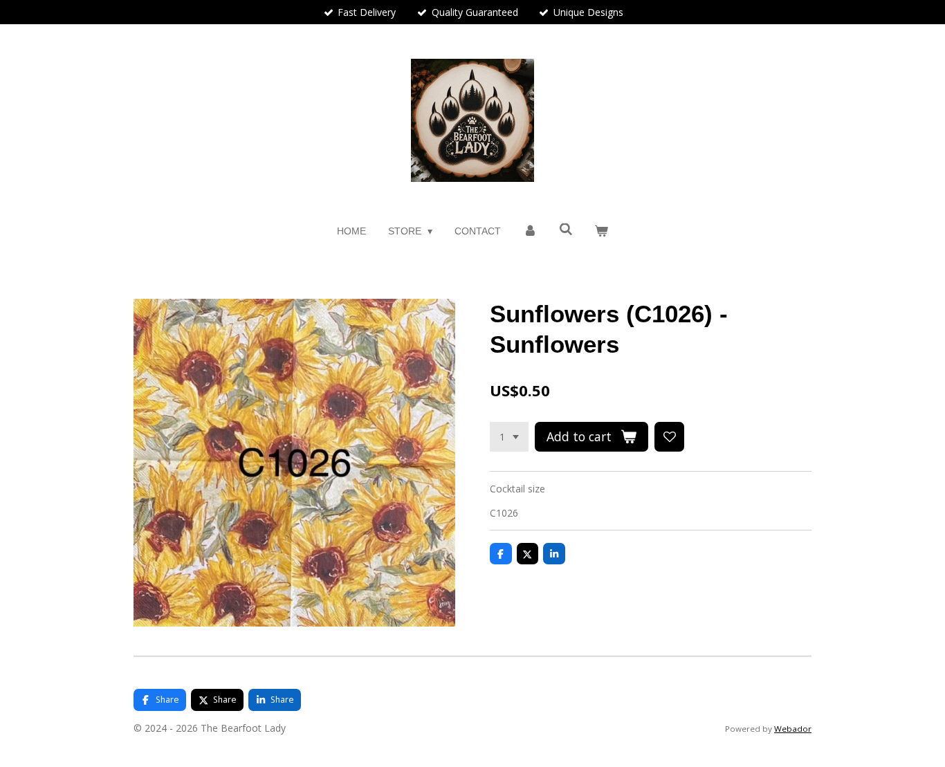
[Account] (529, 231)
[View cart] (601, 231)
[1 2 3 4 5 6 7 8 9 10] (509, 437)
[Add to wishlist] (669, 437)
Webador (792, 728)
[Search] (565, 229)
